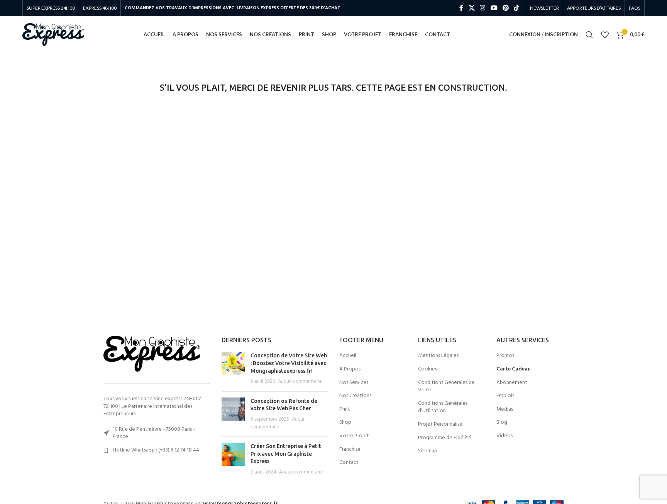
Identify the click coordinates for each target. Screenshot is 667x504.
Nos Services (353, 383)
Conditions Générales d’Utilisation (442, 407)
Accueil (347, 356)
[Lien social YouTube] (494, 8)
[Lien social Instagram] (482, 8)
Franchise (350, 449)
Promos (505, 356)
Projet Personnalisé (440, 424)
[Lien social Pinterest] (505, 8)
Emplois (505, 396)
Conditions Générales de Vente (446, 386)
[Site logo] (53, 34)
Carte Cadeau (513, 369)
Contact (349, 463)
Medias (504, 409)
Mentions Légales (438, 356)
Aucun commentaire (300, 382)
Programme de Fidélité (444, 438)
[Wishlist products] (605, 34)
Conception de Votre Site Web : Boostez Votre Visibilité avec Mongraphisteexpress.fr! (289, 363)
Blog (501, 422)
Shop (345, 422)
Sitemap (427, 451)
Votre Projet (354, 436)
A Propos (350, 369)
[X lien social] (471, 8)
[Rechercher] (589, 34)
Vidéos (504, 436)
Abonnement (511, 383)
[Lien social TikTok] (516, 8)
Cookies (427, 369)
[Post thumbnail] (233, 368)
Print (344, 409)
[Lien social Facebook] (461, 8)
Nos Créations (355, 396)
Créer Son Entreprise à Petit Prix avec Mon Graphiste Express (286, 453)
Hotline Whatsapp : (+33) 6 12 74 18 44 (156, 450)
